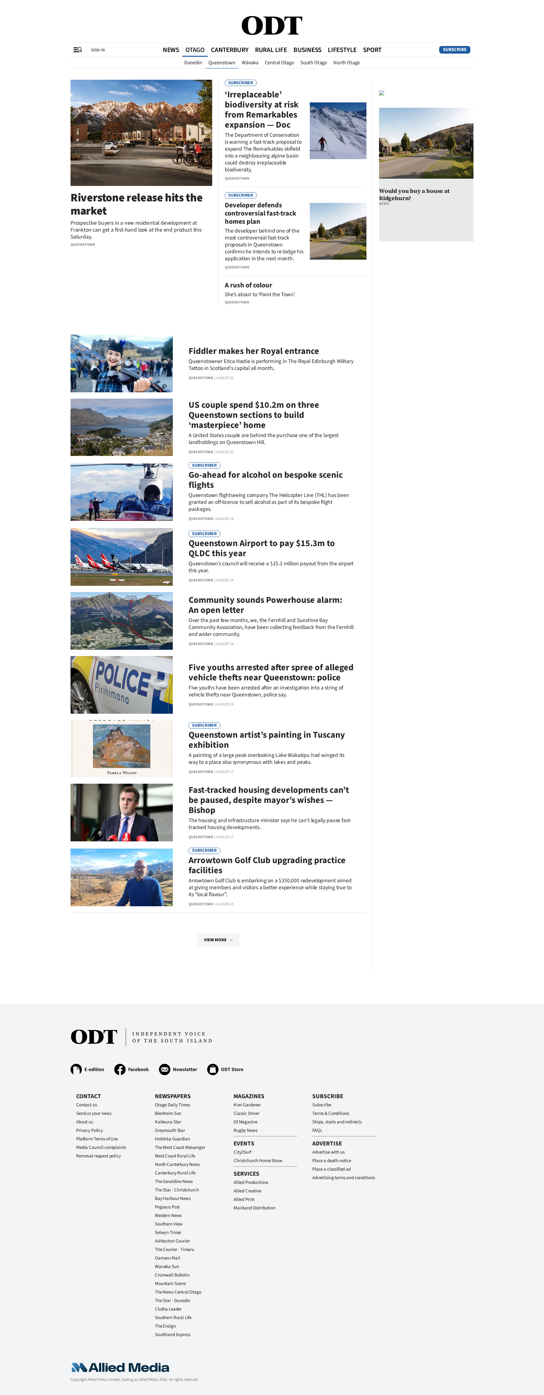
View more (215, 940)
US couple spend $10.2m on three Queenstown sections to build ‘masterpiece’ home (254, 415)
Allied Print (244, 1199)
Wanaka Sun (167, 1266)
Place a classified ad (331, 1169)
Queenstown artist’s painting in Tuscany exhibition (267, 740)
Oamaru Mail (167, 1258)
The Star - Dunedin (172, 1300)
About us (84, 1122)
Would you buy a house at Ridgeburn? (414, 194)
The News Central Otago (178, 1292)
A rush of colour (248, 285)
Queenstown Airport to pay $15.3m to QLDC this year (262, 548)
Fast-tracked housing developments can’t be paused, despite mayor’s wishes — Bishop (269, 800)
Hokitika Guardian (172, 1139)
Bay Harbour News (173, 1198)
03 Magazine (245, 1122)
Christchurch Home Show (258, 1160)
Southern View (169, 1224)
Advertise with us (328, 1152)
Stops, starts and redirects (337, 1122)
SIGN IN (98, 50)
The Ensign (165, 1326)
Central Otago (279, 62)
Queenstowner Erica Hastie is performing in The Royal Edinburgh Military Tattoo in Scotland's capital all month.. (271, 364)
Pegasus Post (167, 1207)
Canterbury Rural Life (175, 1173)
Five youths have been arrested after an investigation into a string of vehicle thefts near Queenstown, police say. (266, 691)
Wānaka (250, 62)
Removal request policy (98, 1156)
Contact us (86, 1105)
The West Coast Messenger (180, 1147)
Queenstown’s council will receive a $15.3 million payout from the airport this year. (271, 567)
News (171, 50)
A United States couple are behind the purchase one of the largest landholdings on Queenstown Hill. (264, 438)
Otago (195, 50)
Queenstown (221, 62)
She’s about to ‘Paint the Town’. (260, 294)
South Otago (313, 62)
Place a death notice (331, 1160)
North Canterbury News (177, 1164)
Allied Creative (247, 1191)
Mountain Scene (170, 1283)
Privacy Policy (89, 1130)
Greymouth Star (170, 1130)
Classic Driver (246, 1113)
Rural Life (271, 50)
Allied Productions (251, 1182)
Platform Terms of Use (97, 1139)
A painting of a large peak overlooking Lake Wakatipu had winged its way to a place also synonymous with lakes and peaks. (266, 758)
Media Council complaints (101, 1147)
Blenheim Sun (168, 1113)
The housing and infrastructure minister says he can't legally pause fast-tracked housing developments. (270, 823)
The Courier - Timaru (174, 1249)
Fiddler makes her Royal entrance (254, 351)
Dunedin (193, 62)
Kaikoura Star (168, 1122)
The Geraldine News (174, 1181)
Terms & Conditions (330, 1113)
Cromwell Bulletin (172, 1275)
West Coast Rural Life (175, 1156)
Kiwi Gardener (247, 1105)
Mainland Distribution (254, 1208)
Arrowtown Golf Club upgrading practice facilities (267, 865)
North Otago (346, 62)
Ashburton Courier (172, 1241)
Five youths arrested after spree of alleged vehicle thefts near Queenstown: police (271, 672)
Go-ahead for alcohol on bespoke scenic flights (266, 480)
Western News (168, 1215)
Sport (372, 50)
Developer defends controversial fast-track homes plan (260, 213)
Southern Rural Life (173, 1317)
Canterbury (230, 50)
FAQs (316, 1130)
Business (307, 50)
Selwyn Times (168, 1232)
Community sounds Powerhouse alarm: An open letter (265, 605)
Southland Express (172, 1334)
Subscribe (455, 49)
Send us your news (93, 1113)
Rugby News (246, 1130)
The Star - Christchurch (177, 1190)
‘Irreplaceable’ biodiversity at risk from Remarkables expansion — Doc (261, 109)
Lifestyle (342, 50)
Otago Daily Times (172, 1105)
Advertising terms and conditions (343, 1177)
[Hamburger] (78, 49)
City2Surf (242, 1152)
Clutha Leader (168, 1309)
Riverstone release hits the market (136, 204)
